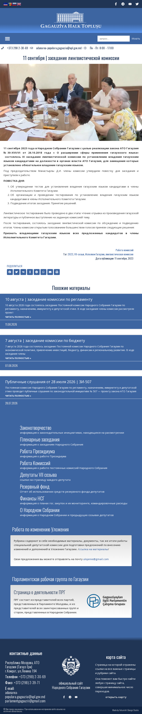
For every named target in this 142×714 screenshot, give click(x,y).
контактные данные (26, 653)
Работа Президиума (37, 451)
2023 (70, 254)
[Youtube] (130, 4)
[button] (7, 38)
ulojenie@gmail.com (96, 559)
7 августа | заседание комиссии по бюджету (45, 340)
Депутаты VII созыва (38, 474)
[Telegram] (123, 4)
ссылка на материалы (93, 549)
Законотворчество (35, 427)
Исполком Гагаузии (94, 254)
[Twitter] (137, 4)
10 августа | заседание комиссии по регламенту (48, 299)
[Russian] (14, 4)
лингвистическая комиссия (119, 254)
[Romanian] (10, 4)
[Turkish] (5, 4)
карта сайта (116, 657)
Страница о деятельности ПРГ (39, 592)
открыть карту (115, 697)
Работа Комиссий (35, 462)
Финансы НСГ (32, 498)
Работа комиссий (124, 250)
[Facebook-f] (116, 4)
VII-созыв (79, 254)
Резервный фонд (35, 486)
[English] (19, 4)
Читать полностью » (18, 317)
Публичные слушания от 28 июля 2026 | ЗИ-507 (48, 381)
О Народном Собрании (40, 509)
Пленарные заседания (40, 439)
